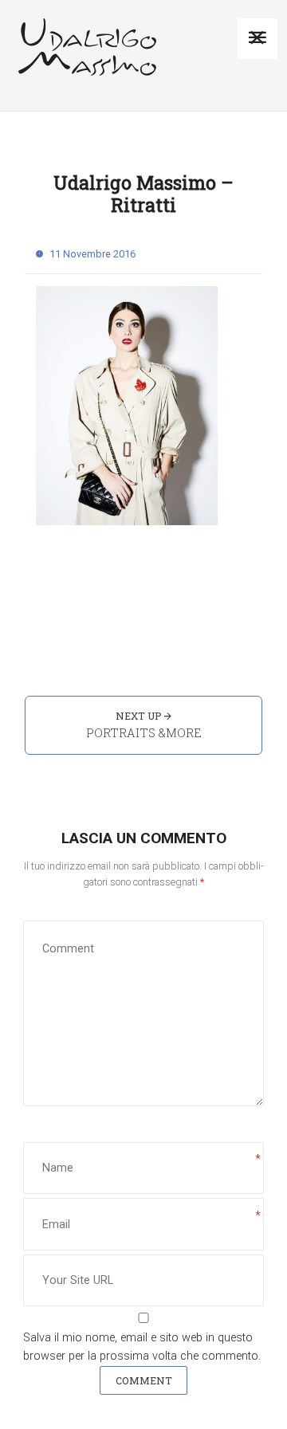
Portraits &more (144, 732)
